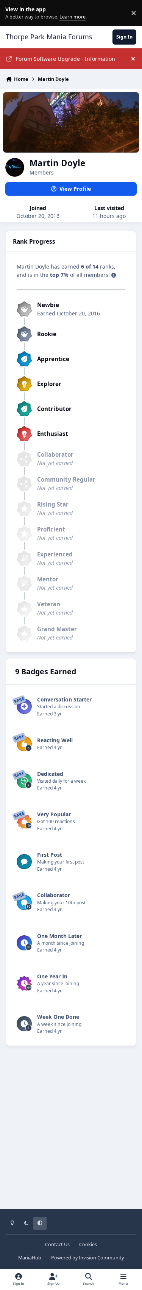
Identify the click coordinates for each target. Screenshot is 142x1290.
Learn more (14, 13)
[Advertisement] (71, 1132)
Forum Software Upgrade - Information (65, 58)
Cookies (88, 1244)
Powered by (87, 1257)
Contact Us (57, 1244)
